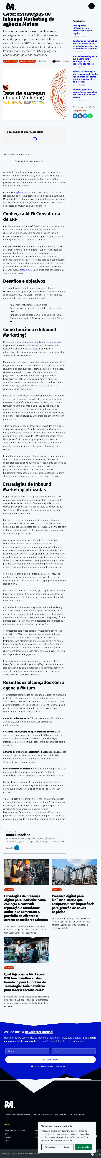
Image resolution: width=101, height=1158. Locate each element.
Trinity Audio (28, 161)
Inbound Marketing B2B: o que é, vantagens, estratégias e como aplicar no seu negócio (85, 60)
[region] (67, 1137)
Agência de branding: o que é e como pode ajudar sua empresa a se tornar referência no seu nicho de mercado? (85, 76)
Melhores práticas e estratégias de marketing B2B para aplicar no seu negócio (85, 93)
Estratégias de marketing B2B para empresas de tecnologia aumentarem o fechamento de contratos (85, 45)
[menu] (91, 6)
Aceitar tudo (83, 1147)
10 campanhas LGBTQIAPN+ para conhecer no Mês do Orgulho (82, 29)
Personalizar (50, 1147)
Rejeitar (67, 1147)
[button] (75, 115)
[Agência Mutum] (9, 1104)
